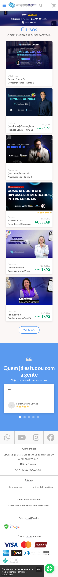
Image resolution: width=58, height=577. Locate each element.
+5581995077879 (29, 458)
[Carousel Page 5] (38, 417)
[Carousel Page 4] (33, 417)
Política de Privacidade (42, 487)
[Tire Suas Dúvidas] (49, 568)
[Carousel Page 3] (29, 417)
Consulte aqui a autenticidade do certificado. (29, 505)
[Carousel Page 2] (24, 417)
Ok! (39, 569)
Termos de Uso (15, 487)
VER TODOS (29, 329)
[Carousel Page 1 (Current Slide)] (20, 417)
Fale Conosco (29, 464)
